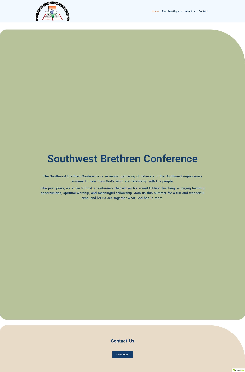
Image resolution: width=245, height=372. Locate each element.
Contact (203, 11)
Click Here (122, 354)
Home (155, 11)
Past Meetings (170, 11)
